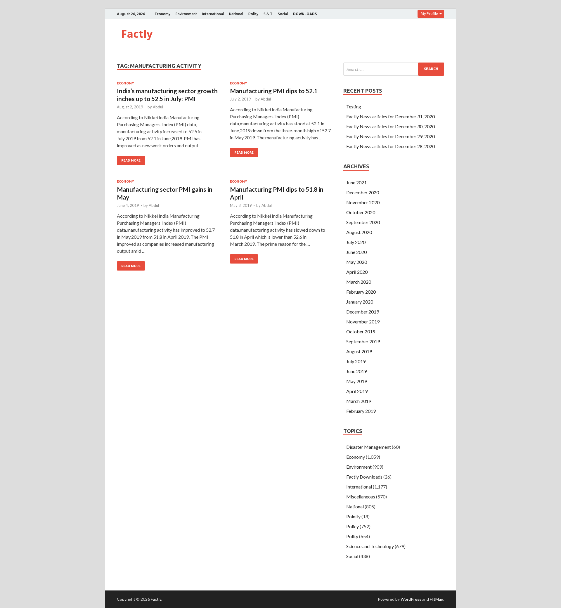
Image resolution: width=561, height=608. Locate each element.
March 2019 (358, 401)
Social (283, 14)
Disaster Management (368, 447)
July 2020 (356, 242)
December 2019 (362, 311)
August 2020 (359, 232)
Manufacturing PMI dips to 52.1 (273, 90)
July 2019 (356, 361)
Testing (353, 106)
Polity (352, 536)
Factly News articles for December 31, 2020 (390, 116)
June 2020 (356, 252)
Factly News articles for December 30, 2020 (390, 126)
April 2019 (357, 391)
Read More (131, 160)
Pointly (353, 516)
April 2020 (357, 272)
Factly (137, 34)
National (236, 14)
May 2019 (356, 381)
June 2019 (356, 371)
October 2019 (360, 331)
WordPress (411, 599)
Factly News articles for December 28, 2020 (390, 146)
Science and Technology (370, 546)
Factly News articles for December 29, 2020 (390, 136)
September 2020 (363, 222)
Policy (253, 14)
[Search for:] (393, 69)
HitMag (436, 599)
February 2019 (361, 411)
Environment (186, 14)
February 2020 (361, 292)
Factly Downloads (364, 476)
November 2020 (363, 202)
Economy (162, 14)
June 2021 (356, 182)
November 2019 (363, 321)
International (213, 14)
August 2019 (359, 351)
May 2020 (356, 262)
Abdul (158, 107)
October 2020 (360, 212)
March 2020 (358, 282)
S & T (268, 14)
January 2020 (359, 301)
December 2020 (362, 192)
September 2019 (363, 341)
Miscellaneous (360, 496)
